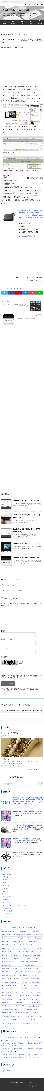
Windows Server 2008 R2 (10, 1009)
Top (4, 34)
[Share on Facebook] (11, 293)
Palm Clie (5, 989)
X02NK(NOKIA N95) (22, 1012)
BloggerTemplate (8, 931)
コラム (6, 902)
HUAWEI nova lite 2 (8, 945)
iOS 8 (25, 948)
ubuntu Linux (6, 995)
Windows (7, 894)
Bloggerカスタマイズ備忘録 (29, 931)
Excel (4, 938)
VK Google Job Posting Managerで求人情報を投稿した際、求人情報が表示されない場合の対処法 (28, 800)
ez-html (11, 938)
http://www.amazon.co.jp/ (11, 126)
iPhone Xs (17, 958)
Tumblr (8, 911)
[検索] (41, 2)
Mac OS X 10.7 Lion (8, 975)
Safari (23, 992)
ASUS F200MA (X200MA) (27, 928)
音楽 (37, 1023)
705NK (4, 928)
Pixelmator (36, 989)
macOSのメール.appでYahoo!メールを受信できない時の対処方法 (21, 1044)
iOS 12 (12, 951)
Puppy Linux (6, 992)
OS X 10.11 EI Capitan (30, 985)
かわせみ (36, 1012)
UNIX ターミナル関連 (22, 995)
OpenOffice (36, 978)
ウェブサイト (5, 648)
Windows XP (6, 1012)
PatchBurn (25, 989)
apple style (6, 1071)
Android (6, 874)
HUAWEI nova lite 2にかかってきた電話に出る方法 (18, 1037)
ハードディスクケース (9, 1023)
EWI (5, 877)
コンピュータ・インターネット (19, 34)
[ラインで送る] (39, 293)
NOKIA (6, 888)
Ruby (16, 992)
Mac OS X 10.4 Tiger (31, 968)
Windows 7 (6, 1002)
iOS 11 (4, 951)
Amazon (13, 928)
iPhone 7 (5, 958)
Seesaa (30, 992)
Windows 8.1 (20, 1002)
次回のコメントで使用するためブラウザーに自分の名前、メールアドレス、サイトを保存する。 (21, 677)
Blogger (8, 908)
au (40, 928)
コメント (4, 609)
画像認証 (4, 657)
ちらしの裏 (29, 1016)
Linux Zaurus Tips (8, 962)
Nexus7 (26, 978)
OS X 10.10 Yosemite (9, 985)
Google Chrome (18, 941)
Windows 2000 (7, 1006)
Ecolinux (30, 934)
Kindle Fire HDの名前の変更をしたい (26, 558)
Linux (5, 882)
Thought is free (33, 1086)
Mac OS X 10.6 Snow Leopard (31, 972)
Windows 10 (34, 1002)
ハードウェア (30, 1020)
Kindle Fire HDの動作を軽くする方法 (26, 543)
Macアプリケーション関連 (11, 978)
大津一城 (39, 281)
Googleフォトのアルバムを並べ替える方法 (27, 852)
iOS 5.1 (4, 948)
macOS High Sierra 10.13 (29, 962)
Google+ (5, 941)
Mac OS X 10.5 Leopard (10, 972)
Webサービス (34, 999)
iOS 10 (39, 948)
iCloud (21, 945)
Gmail (29, 938)
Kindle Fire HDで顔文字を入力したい (26, 500)
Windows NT (19, 1006)
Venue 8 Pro (36, 995)
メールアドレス (6, 639)
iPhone (6, 880)
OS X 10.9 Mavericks (32, 982)
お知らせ (6, 897)
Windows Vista (32, 1009)
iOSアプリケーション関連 (26, 951)
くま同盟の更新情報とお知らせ (12, 1016)
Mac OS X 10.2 (30, 965)
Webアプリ (21, 999)
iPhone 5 (15, 955)
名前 (3, 631)
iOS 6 (12, 948)
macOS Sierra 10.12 (8, 965)
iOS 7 (18, 948)
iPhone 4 (5, 955)
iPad (39, 951)
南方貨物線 (26, 1023)
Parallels (15, 989)
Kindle (40, 277)
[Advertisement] (18, 68)
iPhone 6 (26, 955)
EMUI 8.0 (39, 934)
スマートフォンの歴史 (9, 1020)
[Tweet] (4, 293)
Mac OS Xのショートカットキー (29, 975)
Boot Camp (6, 934)
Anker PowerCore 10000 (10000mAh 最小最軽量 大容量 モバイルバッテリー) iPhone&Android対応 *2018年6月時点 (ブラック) (31, 215)
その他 (6, 899)
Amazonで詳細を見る (27, 236)
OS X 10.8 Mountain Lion (10, 982)
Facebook (21, 938)
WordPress (9, 914)
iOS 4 (30, 945)
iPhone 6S (36, 955)
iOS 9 (32, 948)
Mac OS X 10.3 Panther (10, 968)
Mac (5, 885)
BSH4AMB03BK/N (18, 934)
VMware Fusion (7, 999)
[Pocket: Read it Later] (32, 293)
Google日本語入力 (34, 941)
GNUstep (38, 938)
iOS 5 (38, 945)
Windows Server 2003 (34, 1006)
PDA (5, 891)
